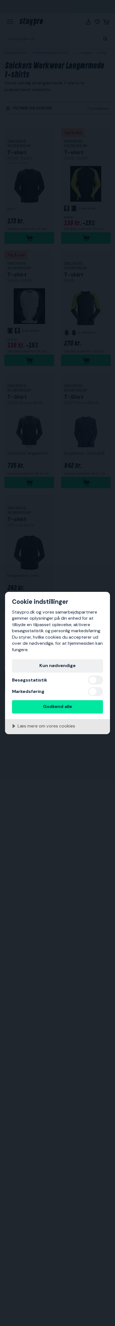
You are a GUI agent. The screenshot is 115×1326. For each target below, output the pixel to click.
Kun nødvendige (57, 665)
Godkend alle (57, 706)
